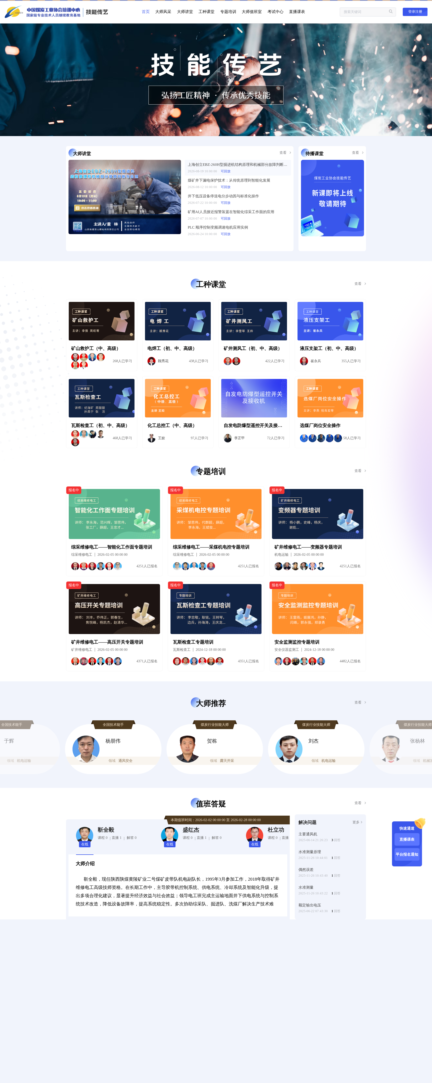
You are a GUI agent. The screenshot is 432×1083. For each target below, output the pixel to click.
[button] (61, 744)
